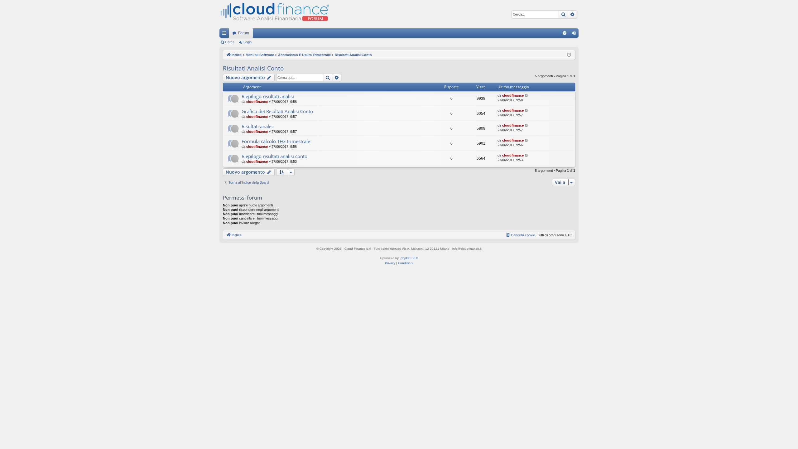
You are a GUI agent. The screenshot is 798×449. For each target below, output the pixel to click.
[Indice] (274, 14)
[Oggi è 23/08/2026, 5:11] (569, 55)
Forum (243, 33)
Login (247, 42)
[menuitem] (564, 33)
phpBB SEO (409, 258)
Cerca (229, 42)
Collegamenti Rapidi (225, 34)
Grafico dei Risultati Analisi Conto (277, 111)
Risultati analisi (258, 126)
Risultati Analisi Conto (253, 68)
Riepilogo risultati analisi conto (274, 156)
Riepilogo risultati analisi (268, 96)
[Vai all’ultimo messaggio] (527, 95)
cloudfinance (257, 102)
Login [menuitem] (575, 34)
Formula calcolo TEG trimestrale (276, 141)
